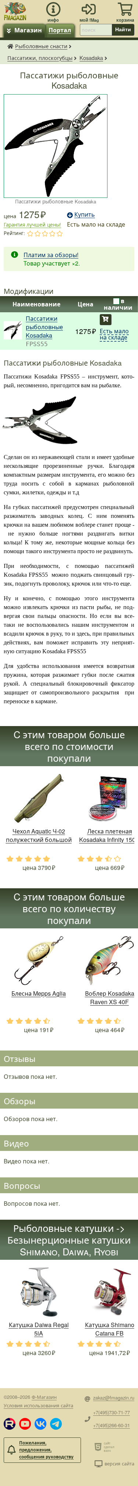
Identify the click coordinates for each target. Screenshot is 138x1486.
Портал (60, 30)
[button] (9, 1424)
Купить (106, 319)
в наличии (118, 304)
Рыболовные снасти (41, 46)
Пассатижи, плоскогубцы (39, 57)
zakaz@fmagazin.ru (113, 1397)
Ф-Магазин (44, 1396)
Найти (123, 29)
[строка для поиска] (96, 30)
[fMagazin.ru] (15, 10)
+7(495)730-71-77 (111, 1412)
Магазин (28, 30)
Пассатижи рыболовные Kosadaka (44, 326)
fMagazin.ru (10, 46)
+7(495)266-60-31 (111, 1425)
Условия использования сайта (38, 1405)
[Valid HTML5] (99, 1446)
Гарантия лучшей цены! (32, 224)
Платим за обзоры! (51, 254)
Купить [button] (84, 214)
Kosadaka (91, 57)
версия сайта (119, 1463)
